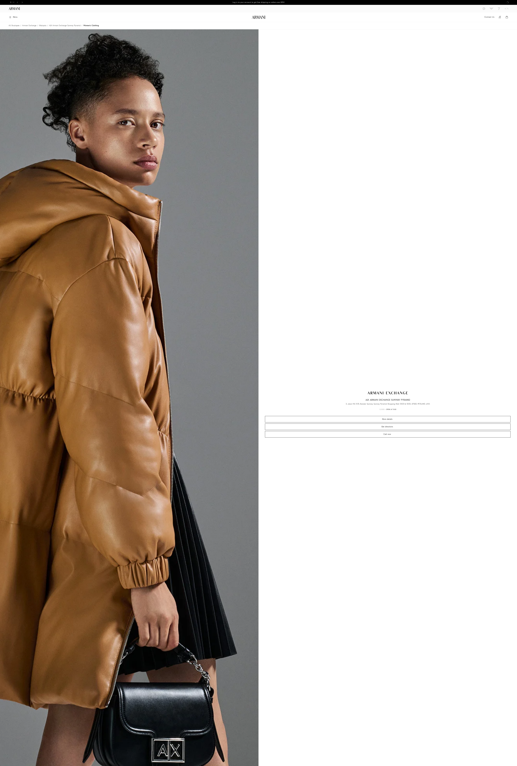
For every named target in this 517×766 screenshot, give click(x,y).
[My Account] (499, 17)
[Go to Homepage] (258, 17)
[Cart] (506, 17)
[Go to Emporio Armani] (491, 8)
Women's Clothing (91, 26)
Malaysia (42, 26)
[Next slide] (22, 2)
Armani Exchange (29, 26)
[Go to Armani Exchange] (506, 8)
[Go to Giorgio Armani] (484, 8)
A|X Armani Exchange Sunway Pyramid (65, 26)
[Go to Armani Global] (14, 8)
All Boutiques (14, 26)
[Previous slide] (17, 2)
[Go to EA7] (499, 8)
